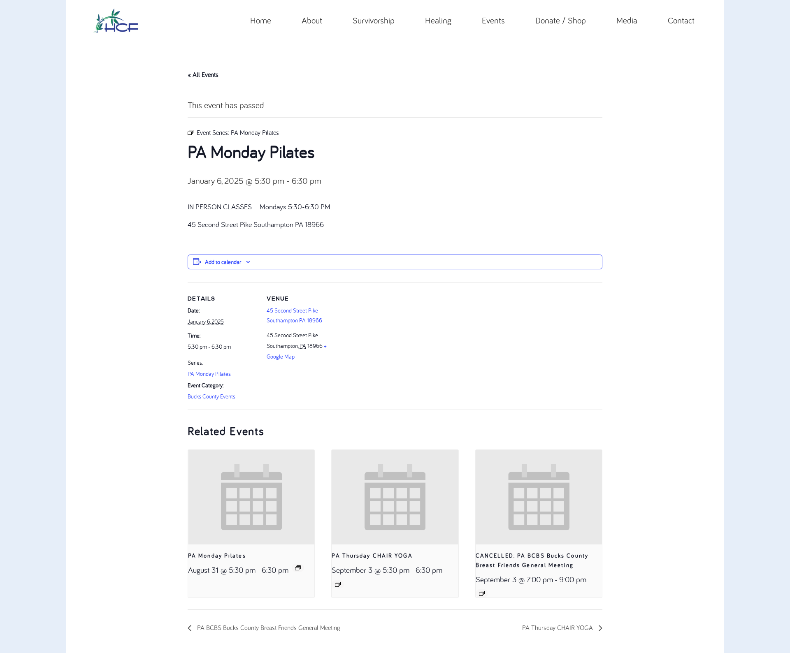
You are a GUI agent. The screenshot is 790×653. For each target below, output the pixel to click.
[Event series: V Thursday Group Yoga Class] (338, 584)
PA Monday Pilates (209, 373)
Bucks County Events (211, 396)
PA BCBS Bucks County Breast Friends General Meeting (267, 627)
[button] (327, 20)
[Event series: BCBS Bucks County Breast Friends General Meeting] (482, 593)
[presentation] (251, 497)
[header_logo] (115, 20)
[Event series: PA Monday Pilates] (298, 567)
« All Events (203, 74)
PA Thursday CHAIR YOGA (372, 555)
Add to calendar (223, 262)
